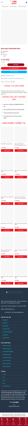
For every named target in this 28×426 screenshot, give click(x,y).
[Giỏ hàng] (26, 2)
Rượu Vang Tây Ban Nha (7, 331)
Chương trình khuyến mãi (8, 351)
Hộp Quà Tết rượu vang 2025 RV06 (21, 171)
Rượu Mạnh (5, 322)
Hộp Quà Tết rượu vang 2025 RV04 (21, 277)
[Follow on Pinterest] (14, 402)
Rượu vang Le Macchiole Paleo (17, 78)
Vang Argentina (17, 414)
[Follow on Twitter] (13, 402)
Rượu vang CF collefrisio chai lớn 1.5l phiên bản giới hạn (20, 197)
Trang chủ (5, 6)
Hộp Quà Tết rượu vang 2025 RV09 (7, 277)
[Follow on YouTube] (17, 402)
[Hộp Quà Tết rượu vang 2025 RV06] (21, 161)
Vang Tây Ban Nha (6, 415)
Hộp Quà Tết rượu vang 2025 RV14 (21, 250)
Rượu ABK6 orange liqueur (6, 143)
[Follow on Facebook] (10, 402)
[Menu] (2, 2)
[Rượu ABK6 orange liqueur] (7, 135)
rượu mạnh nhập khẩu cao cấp (18, 392)
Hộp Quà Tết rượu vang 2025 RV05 (7, 171)
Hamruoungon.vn (4, 391)
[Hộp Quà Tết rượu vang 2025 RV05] (7, 161)
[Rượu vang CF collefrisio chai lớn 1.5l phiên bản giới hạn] (21, 188)
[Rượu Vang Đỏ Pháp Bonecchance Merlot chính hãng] (21, 135)
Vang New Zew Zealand (20, 415)
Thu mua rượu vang (7, 354)
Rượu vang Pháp (6, 328)
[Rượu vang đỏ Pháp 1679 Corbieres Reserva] (7, 241)
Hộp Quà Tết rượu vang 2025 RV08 (7, 197)
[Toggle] (2, 104)
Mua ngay (15, 64)
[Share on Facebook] (4, 82)
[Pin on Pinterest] (11, 82)
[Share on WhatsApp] (2, 82)
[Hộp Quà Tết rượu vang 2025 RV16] (21, 214)
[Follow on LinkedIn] (16, 402)
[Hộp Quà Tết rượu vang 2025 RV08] (7, 188)
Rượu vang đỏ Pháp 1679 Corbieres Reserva (6, 250)
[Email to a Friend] (9, 82)
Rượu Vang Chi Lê (6, 337)
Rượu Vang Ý (22, 6)
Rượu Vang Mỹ (5, 326)
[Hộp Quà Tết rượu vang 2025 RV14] (21, 241)
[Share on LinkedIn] (14, 82)
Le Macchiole (5, 78)
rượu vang (10, 78)
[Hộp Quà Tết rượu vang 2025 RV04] (21, 267)
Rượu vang (13, 6)
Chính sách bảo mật (7, 345)
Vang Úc (12, 415)
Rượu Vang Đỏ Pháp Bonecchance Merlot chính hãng (20, 144)
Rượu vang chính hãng (7, 392)
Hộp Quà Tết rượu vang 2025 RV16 (21, 224)
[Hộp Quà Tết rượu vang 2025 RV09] (7, 267)
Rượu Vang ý (5, 320)
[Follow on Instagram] (11, 402)
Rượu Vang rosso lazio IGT (7, 223)
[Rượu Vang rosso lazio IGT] (7, 214)
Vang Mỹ (23, 414)
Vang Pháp (10, 414)
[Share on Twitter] (7, 82)
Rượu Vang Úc (5, 334)
